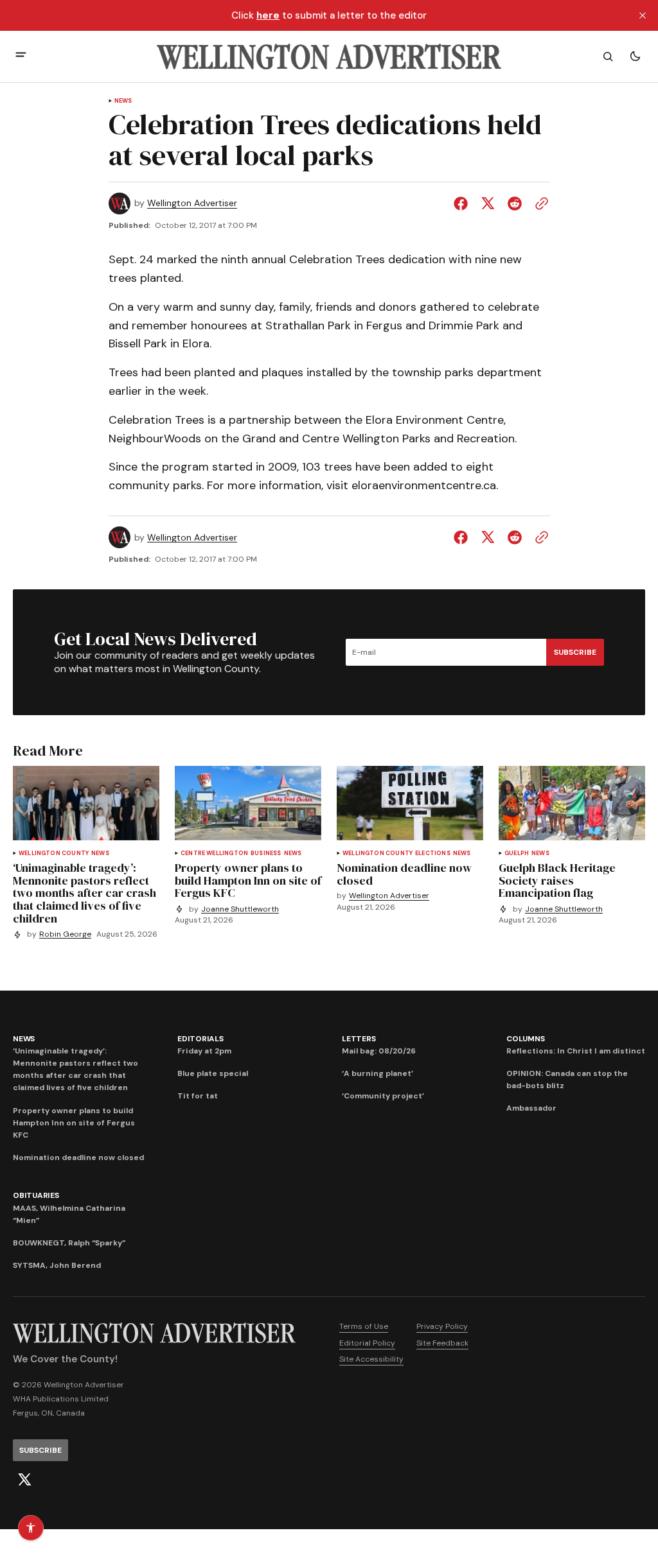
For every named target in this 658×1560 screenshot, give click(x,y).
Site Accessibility (371, 1359)
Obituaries (36, 1195)
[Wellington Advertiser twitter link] (24, 1479)
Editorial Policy (367, 1343)
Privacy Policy (442, 1326)
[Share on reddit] (514, 203)
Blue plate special (212, 1073)
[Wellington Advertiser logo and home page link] (329, 56)
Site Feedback (442, 1343)
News (123, 101)
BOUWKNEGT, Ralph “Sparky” (69, 1243)
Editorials (200, 1039)
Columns (525, 1039)
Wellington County (54, 853)
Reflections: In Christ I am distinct (575, 1051)
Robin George (65, 934)
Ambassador (531, 1108)
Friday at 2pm (204, 1051)
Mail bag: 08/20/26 (379, 1051)
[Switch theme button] (635, 56)
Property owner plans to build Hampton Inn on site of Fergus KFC (74, 1122)
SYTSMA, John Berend (57, 1265)
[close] (642, 15)
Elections (432, 853)
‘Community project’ (383, 1096)
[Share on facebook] (463, 203)
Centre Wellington (214, 853)
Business (266, 853)
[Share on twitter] (487, 203)
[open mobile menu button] (21, 56)
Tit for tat (197, 1096)
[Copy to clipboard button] (539, 203)
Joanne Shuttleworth (240, 909)
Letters (358, 1039)
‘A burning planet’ (377, 1073)
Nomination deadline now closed (78, 1157)
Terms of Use (363, 1326)
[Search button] (608, 56)
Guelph (516, 853)
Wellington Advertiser (192, 203)
